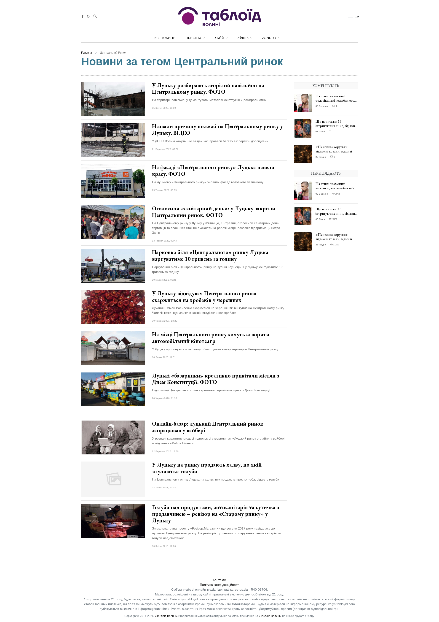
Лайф (219, 38)
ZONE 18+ (269, 38)
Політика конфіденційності (219, 585)
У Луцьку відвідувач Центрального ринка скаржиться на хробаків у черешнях (204, 297)
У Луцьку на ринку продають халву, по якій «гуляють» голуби (207, 468)
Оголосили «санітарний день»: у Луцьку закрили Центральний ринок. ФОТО (213, 212)
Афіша (243, 38)
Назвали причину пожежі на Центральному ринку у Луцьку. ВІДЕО (217, 129)
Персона (193, 38)
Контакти (219, 580)
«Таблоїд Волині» (166, 616)
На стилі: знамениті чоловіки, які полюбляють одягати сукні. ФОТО (335, 100)
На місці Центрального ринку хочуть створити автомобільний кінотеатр (210, 338)
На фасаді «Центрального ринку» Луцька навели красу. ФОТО (213, 170)
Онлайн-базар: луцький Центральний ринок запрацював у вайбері (207, 427)
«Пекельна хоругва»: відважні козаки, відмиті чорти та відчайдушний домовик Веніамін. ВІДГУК (336, 153)
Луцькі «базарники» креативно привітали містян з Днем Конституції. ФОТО (215, 379)
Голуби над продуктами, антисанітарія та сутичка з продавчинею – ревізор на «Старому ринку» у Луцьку (215, 514)
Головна (86, 52)
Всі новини (165, 38)
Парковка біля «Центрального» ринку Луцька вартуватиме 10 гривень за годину (210, 255)
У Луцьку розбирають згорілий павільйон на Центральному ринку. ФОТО (208, 88)
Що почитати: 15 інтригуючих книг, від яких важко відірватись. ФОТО (336, 126)
